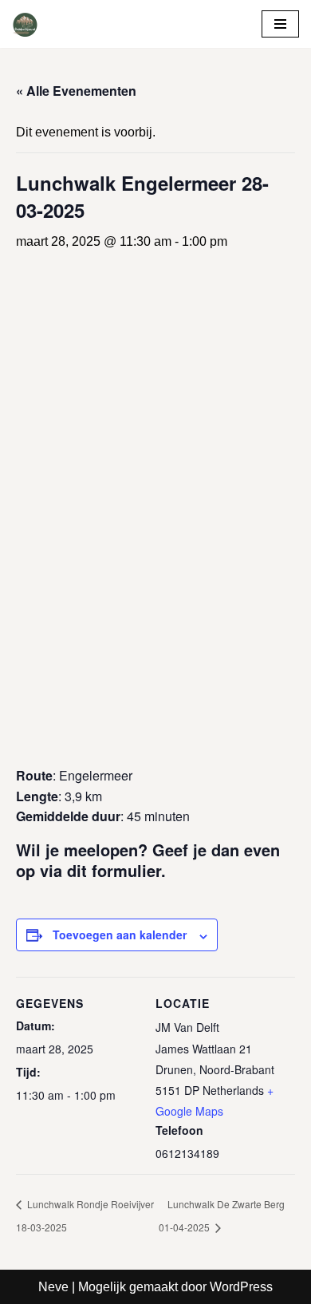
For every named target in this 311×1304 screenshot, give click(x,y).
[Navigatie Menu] (280, 24)
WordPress (241, 1287)
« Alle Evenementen (76, 90)
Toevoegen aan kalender (120, 934)
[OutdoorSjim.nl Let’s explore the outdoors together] (24, 24)
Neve (53, 1287)
